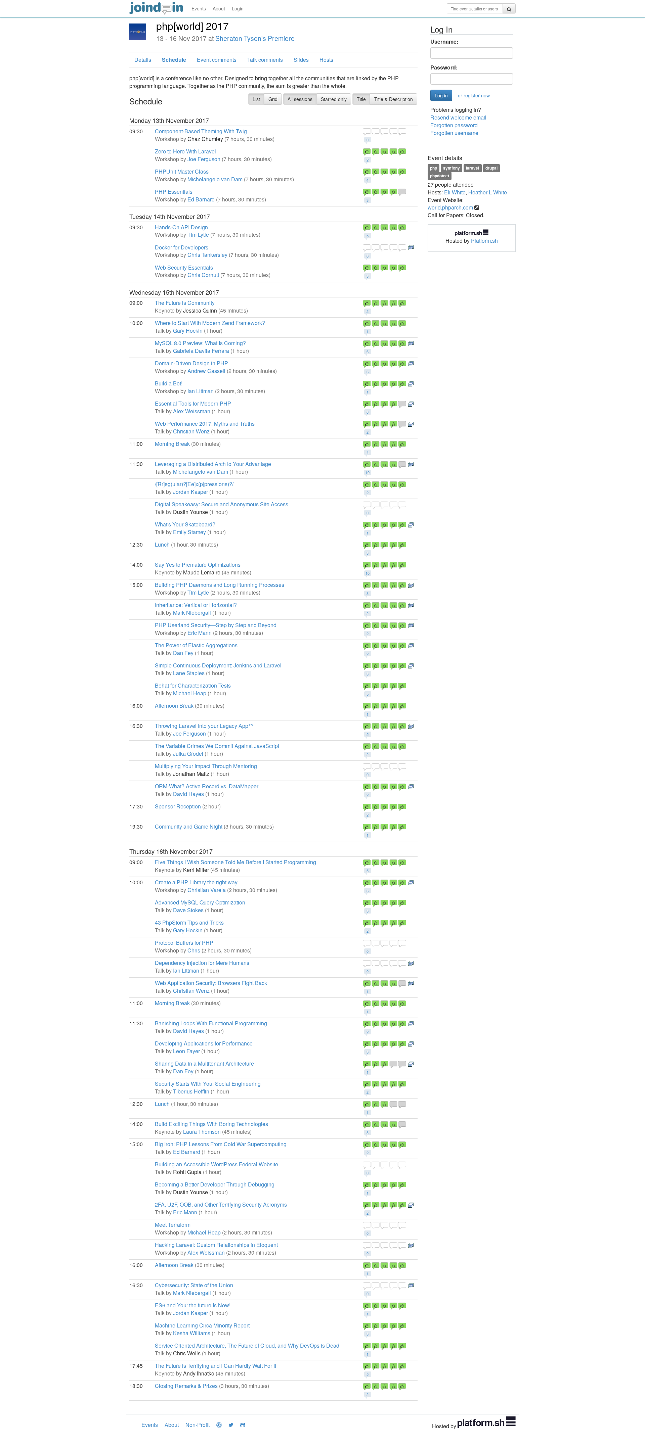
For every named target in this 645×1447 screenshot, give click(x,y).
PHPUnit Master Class (182, 171)
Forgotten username (454, 133)
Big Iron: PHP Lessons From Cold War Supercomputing (221, 1144)
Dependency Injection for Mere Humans (202, 963)
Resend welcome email (458, 117)
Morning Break (172, 444)
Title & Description (393, 99)
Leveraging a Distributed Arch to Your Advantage (213, 464)
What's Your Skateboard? (185, 524)
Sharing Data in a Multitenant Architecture (204, 1063)
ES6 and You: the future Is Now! (192, 1305)
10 (368, 472)
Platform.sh (484, 240)
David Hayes (188, 794)
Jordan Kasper (190, 492)
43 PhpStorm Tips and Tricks (189, 922)
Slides (301, 59)
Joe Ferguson (203, 159)
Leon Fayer (186, 1051)
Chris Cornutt (203, 275)
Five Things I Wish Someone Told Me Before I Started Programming (235, 862)
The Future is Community (185, 303)
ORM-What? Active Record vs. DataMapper (206, 786)
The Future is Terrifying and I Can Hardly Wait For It (215, 1365)
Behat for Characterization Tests (193, 685)
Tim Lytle (198, 234)
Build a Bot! (168, 383)
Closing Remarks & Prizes (186, 1386)
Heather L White (487, 192)
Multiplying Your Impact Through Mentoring (206, 766)
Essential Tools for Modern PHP (193, 403)
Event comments (216, 59)
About (219, 8)
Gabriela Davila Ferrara (201, 351)
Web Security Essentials (184, 267)
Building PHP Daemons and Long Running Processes (219, 585)
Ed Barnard (201, 199)
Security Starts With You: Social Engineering (208, 1083)
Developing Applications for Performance (204, 1043)
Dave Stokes (188, 910)
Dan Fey (183, 653)
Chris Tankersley (207, 255)
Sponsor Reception (178, 806)
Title (361, 99)
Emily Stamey (189, 532)
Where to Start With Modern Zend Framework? (210, 323)
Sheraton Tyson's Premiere (255, 38)
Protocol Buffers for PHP (184, 942)
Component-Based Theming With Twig (201, 131)
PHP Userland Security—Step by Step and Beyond (215, 625)
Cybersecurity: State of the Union (194, 1285)
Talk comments (265, 59)
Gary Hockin (188, 330)
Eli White (455, 192)
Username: (444, 41)
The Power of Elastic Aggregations (196, 645)
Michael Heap (189, 693)
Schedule (174, 59)
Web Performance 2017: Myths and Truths (205, 423)
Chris (193, 950)
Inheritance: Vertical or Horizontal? (196, 605)
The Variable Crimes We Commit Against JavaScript (217, 746)
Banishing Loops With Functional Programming (211, 1023)
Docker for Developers (181, 247)
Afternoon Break (174, 705)
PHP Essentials (173, 191)
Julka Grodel (188, 753)
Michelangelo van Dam (215, 179)
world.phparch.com (450, 207)
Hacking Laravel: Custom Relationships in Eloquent (216, 1245)
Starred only (334, 99)
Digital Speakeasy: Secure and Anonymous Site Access (221, 504)
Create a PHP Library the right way (196, 882)
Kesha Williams (191, 1333)
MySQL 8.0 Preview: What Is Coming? (200, 343)
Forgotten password (454, 125)
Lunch (162, 544)
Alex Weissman (191, 411)
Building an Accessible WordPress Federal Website (216, 1164)
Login (238, 8)
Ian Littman (200, 391)
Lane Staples (189, 673)
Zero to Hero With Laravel (185, 151)
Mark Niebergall (192, 612)
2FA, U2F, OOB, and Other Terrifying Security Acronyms (221, 1204)
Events (198, 8)
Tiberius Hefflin (191, 1091)
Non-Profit (197, 1425)
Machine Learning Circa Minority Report (202, 1325)
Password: (444, 67)
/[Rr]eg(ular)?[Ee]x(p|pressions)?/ (194, 484)
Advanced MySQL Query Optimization (200, 902)
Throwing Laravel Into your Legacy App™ (204, 726)
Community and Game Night (188, 826)
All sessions (300, 99)
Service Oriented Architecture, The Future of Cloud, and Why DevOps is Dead (247, 1345)
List (256, 99)
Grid (272, 99)
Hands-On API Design (181, 227)
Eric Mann (199, 633)
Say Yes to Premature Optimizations (198, 564)
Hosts (326, 59)
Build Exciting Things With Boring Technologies (211, 1124)
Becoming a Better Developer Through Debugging (214, 1184)
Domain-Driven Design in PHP (191, 363)
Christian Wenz (191, 431)
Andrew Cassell (206, 371)
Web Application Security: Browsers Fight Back (211, 983)
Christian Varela (206, 890)
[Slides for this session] (411, 247)
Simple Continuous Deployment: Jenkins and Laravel (218, 665)
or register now (474, 95)
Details (142, 59)
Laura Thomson (202, 1131)
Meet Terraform (172, 1224)
